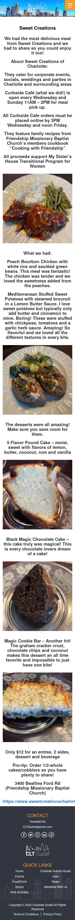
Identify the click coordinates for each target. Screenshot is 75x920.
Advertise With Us (55, 887)
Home (19, 871)
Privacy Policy (52, 914)
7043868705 (37, 822)
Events (19, 876)
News (55, 881)
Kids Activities (19, 892)
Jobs (55, 876)
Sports (19, 887)
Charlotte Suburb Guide (55, 871)
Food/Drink (19, 881)
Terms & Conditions (26, 914)
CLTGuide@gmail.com (37, 827)
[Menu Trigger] (70, 5)
